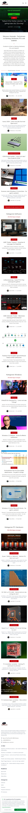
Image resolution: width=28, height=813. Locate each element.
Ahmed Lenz (3, 773)
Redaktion (4, 768)
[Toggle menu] (25, 3)
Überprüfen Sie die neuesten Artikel (14, 207)
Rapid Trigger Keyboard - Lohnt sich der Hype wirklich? (12, 761)
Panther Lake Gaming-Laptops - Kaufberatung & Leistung (13, 758)
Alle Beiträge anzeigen (14, 217)
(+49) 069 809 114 (6, 740)
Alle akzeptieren (20, 809)
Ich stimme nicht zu (8, 809)
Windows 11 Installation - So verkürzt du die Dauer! (12, 752)
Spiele (14, 17)
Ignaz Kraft (3, 771)
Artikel (3, 746)
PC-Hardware (14, 553)
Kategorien (4, 780)
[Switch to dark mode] (23, 3)
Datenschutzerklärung (6, 807)
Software (14, 239)
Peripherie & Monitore (14, 153)
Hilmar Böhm (3, 776)
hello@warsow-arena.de (8, 742)
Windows (14, 188)
